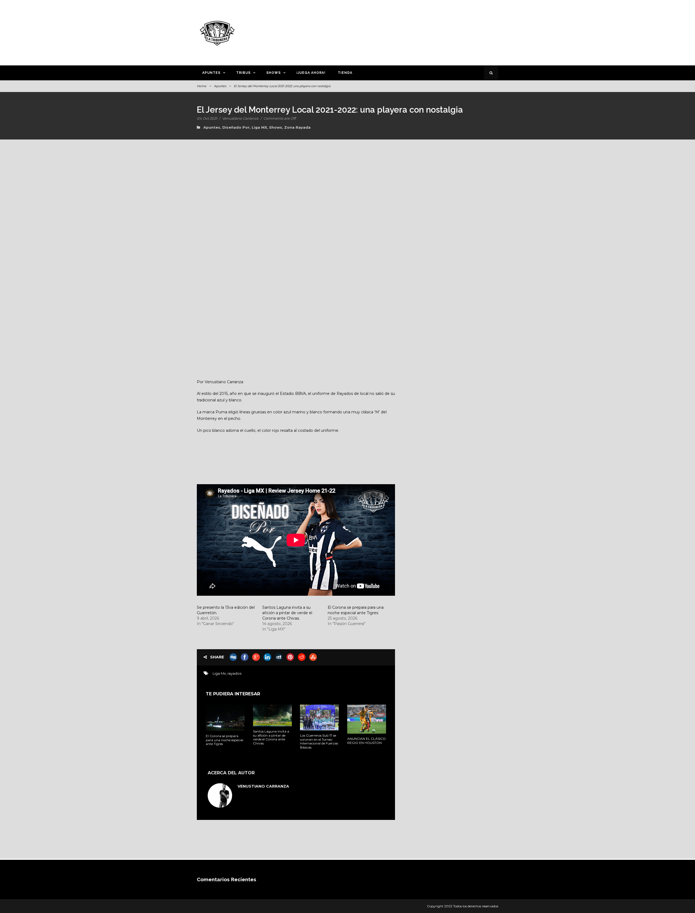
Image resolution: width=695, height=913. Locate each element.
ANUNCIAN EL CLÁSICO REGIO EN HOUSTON (366, 740)
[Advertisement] (400, 31)
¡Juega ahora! (311, 73)
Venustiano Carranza (240, 118)
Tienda (345, 73)
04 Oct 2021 (207, 118)
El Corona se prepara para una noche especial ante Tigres (224, 740)
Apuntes (211, 73)
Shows (273, 73)
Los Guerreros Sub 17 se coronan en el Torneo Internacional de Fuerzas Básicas (319, 741)
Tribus (243, 73)
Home (201, 86)
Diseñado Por (235, 127)
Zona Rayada (297, 127)
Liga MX (259, 127)
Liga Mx (219, 673)
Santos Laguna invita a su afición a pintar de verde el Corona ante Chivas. (287, 613)
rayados (234, 673)
